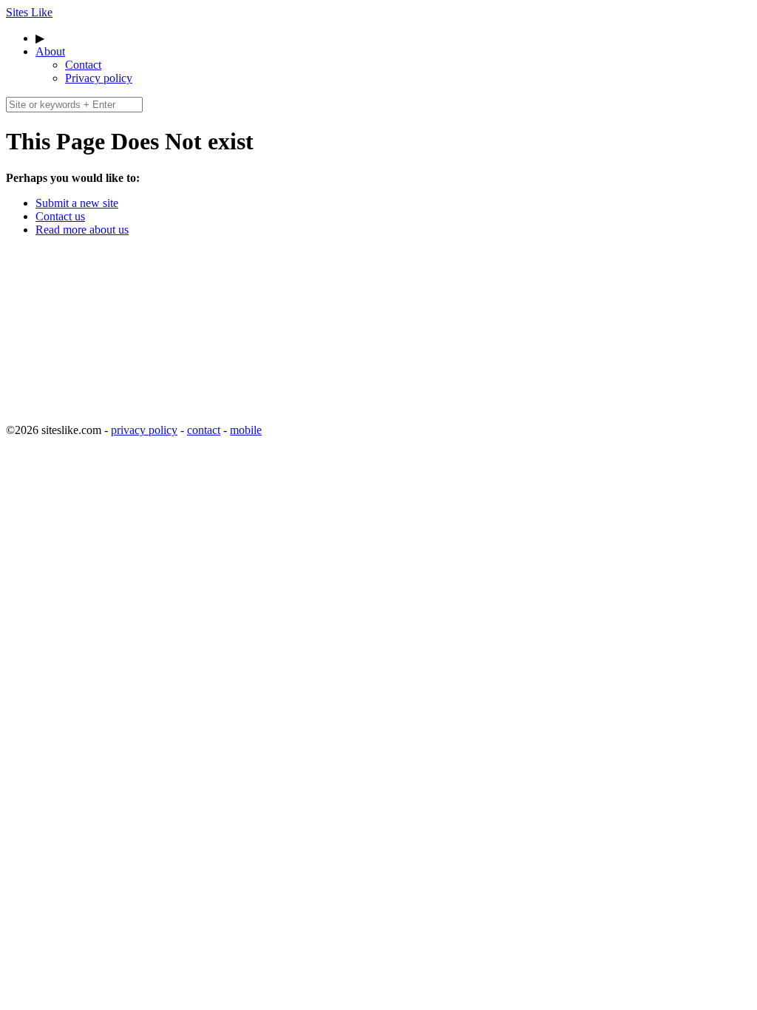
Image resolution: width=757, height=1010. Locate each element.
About (50, 51)
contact (203, 430)
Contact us (60, 216)
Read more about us (82, 229)
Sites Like (29, 12)
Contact (83, 64)
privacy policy (144, 430)
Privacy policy (98, 78)
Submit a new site (76, 203)
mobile (246, 430)
